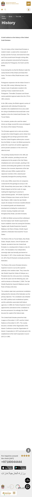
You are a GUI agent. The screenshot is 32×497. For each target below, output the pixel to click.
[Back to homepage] (10, 5)
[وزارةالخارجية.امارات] (13, 473)
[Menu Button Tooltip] (19, 9)
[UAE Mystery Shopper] (8, 493)
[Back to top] (28, 450)
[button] (27, 480)
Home (3, 16)
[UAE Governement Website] (7, 487)
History (4, 18)
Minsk (10, 16)
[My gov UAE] (20, 487)
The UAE (18, 16)
